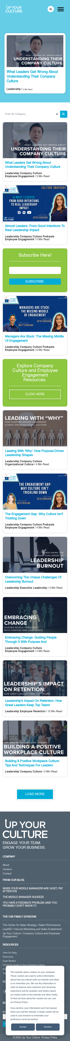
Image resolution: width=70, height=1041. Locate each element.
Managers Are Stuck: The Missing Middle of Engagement (34, 338)
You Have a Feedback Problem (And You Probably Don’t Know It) (30, 904)
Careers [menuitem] (7, 869)
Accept (23, 1027)
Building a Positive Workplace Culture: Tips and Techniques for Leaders (32, 763)
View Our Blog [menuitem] (10, 953)
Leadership (14, 89)
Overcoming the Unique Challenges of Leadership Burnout (33, 579)
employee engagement (19, 176)
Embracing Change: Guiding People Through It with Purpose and (31, 639)
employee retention (32, 711)
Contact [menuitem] (7, 873)
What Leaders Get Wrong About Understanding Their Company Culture (32, 76)
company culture (31, 173)
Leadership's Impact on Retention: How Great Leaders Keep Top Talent (33, 703)
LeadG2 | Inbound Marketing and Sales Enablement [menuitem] (32, 929)
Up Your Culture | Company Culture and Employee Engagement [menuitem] (31, 935)
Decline (48, 1027)
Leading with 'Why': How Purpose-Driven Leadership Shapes (34, 453)
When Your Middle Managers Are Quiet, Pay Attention (33, 890)
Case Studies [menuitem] (9, 961)
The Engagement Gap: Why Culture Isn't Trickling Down (34, 516)
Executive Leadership (33, 588)
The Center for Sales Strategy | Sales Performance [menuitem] (31, 925)
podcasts (48, 236)
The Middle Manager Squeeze (23, 897)
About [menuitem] (6, 865)
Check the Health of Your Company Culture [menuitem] (24, 965)
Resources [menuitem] (8, 957)
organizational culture (19, 464)
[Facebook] (5, 991)
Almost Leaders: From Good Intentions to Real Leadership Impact (35, 228)
